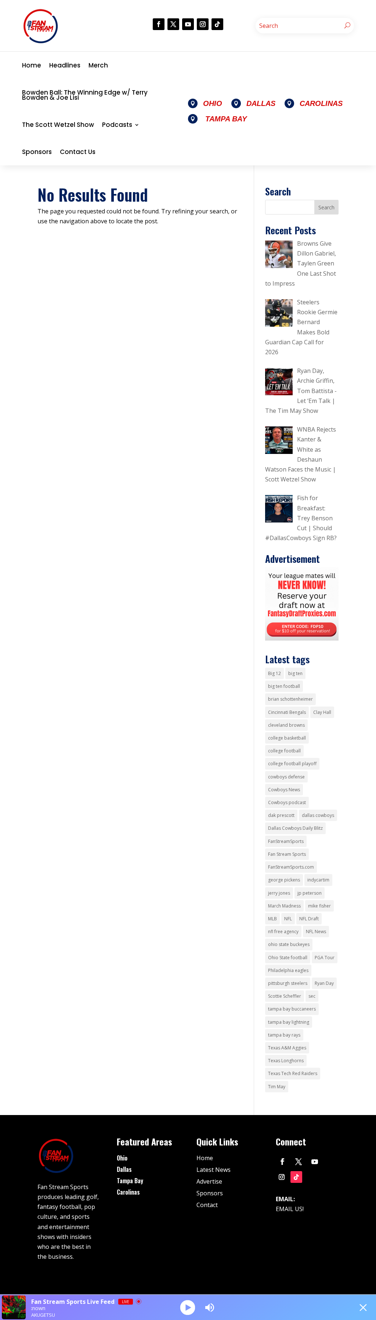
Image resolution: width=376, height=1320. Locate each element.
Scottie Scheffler (284, 996)
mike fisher (319, 906)
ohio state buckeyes (289, 944)
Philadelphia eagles (288, 970)
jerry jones (279, 893)
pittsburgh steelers (287, 983)
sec (311, 996)
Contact (207, 1205)
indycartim (318, 880)
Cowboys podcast (287, 802)
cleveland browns (286, 725)
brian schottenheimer (290, 699)
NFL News (316, 931)
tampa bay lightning (288, 1022)
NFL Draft (309, 919)
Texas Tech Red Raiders (292, 1073)
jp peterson (309, 893)
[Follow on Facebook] (158, 24)
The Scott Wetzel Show (58, 124)
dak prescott (281, 815)
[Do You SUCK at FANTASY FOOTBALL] (301, 638)
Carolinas (128, 1192)
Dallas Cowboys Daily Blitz (295, 828)
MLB (272, 919)
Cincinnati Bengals (287, 712)
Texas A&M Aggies (287, 1048)
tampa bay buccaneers (292, 1009)
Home (31, 65)
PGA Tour (325, 957)
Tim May (276, 1087)
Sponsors (37, 151)
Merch (98, 65)
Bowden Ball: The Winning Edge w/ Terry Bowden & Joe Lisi (85, 95)
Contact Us (77, 151)
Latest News (213, 1170)
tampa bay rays (284, 1035)
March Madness (284, 906)
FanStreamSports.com (291, 867)
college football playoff (292, 763)
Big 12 (274, 673)
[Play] (187, 1307)
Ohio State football (287, 957)
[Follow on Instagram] (203, 24)
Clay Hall (322, 712)
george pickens (284, 880)
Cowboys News (284, 789)
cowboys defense (286, 777)
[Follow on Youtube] (188, 24)
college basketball (287, 738)
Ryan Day (324, 983)
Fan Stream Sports (287, 854)
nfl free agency (283, 931)
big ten (295, 673)
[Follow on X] (173, 24)
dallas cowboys (318, 815)
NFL (288, 919)
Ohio (122, 1158)
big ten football (284, 686)
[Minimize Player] (363, 1307)
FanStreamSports (286, 841)
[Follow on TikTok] (217, 24)
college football (284, 751)
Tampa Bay (130, 1180)
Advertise (209, 1181)
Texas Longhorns (286, 1060)
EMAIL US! (290, 1209)
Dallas (124, 1169)
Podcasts (117, 124)
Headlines (64, 65)
